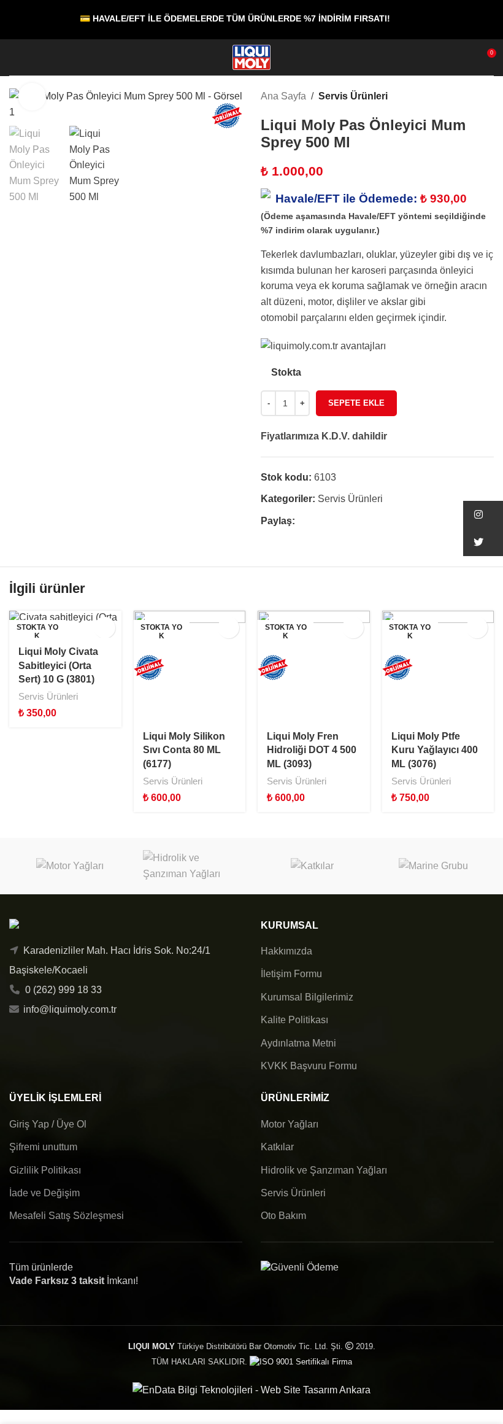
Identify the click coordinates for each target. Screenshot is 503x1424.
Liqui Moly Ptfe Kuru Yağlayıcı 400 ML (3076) (434, 750)
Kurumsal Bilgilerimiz (307, 997)
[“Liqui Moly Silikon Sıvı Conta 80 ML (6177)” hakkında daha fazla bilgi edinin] (228, 627)
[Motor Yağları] (70, 866)
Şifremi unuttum (43, 1147)
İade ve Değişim (44, 1193)
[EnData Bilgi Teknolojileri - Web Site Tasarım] (251, 1389)
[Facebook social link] (302, 521)
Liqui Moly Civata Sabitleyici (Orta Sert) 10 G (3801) (58, 665)
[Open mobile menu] (14, 57)
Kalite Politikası (294, 1020)
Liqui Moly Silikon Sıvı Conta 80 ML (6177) (184, 750)
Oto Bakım (283, 1215)
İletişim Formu (291, 974)
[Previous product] (457, 96)
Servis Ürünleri (353, 96)
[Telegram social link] (358, 521)
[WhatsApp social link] (344, 521)
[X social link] (316, 521)
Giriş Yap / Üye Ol (47, 1124)
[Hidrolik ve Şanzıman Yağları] (191, 866)
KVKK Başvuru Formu (309, 1066)
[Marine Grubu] (433, 866)
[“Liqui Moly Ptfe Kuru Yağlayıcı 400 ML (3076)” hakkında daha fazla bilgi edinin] (477, 627)
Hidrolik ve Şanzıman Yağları (324, 1170)
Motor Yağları (289, 1124)
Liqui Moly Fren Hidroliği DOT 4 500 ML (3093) (311, 750)
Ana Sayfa (283, 96)
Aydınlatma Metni (298, 1043)
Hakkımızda (286, 951)
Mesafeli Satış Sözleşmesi (66, 1215)
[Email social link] (330, 521)
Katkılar (277, 1147)
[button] (483, 514)
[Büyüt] (32, 96)
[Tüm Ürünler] (471, 96)
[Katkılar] (312, 866)
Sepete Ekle (356, 403)
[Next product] (486, 96)
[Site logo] (251, 57)
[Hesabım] (36, 57)
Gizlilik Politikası (45, 1170)
